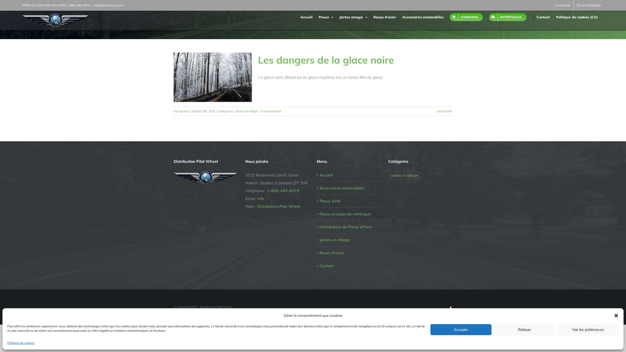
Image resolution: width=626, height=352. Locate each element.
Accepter (461, 330)
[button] (616, 315)
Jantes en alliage (246, 111)
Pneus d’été (330, 200)
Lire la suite (444, 111)
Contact (327, 265)
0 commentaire (271, 111)
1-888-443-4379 (283, 190)
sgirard (183, 111)
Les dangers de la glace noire (326, 60)
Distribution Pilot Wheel (278, 206)
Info (260, 198)
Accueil (326, 175)
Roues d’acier (332, 252)
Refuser (524, 330)
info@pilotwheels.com (108, 5)
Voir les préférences (588, 330)
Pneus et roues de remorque (345, 213)
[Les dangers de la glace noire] (213, 77)
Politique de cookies (20, 343)
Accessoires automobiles (342, 188)
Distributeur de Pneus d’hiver (346, 226)
